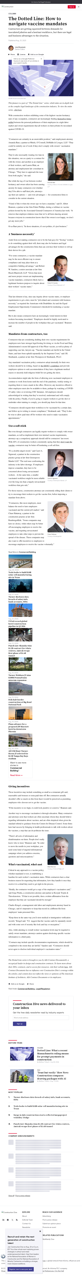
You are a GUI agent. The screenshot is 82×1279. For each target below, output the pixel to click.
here (66, 967)
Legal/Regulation (43, 989)
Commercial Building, (27, 989)
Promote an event (49, 1227)
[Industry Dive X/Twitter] (12, 1220)
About (24, 1216)
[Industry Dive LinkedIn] (3, 1220)
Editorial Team (27, 1220)
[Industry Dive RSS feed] (17, 1220)
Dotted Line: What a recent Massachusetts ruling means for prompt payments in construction (53, 1055)
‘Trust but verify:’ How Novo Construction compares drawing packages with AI (52, 1075)
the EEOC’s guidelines (50, 365)
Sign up (71, 7)
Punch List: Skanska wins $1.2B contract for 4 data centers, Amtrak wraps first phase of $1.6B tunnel (42, 1125)
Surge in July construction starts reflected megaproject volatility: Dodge (40, 1116)
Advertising (46, 1216)
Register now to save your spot (20, 1269)
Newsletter (26, 1227)
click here (18, 110)
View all (11, 1196)
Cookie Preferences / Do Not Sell (51, 1271)
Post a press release (22, 1196)
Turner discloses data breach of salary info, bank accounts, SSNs (42, 1098)
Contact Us (26, 1223)
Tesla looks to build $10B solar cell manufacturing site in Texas (41, 1107)
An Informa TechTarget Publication (41, 2)
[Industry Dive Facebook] (8, 1220)
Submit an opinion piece (51, 1223)
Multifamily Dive (48, 1239)
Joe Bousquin (20, 47)
